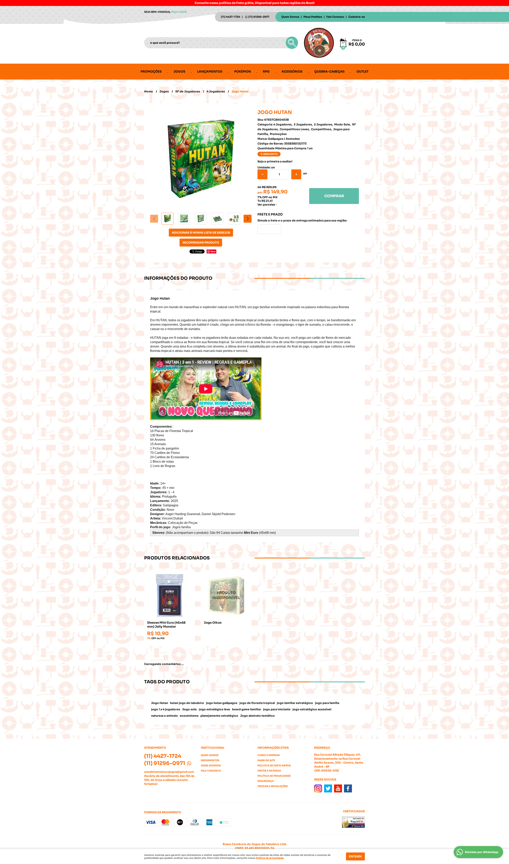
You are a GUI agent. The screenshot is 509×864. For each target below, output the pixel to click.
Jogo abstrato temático (257, 715)
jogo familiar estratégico (295, 703)
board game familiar (246, 709)
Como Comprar (268, 755)
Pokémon (242, 71)
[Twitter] (328, 788)
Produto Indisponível (226, 595)
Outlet (362, 71)
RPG (266, 71)
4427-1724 (230, 16)
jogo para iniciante (276, 709)
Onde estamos (211, 765)
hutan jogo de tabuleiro (187, 703)
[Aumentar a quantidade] (296, 174)
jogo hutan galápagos (221, 703)
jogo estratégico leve (214, 709)
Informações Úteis (273, 747)
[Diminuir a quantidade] (262, 174)
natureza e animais (164, 715)
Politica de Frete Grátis (274, 765)
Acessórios (292, 71)
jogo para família (327, 703)
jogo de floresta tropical (257, 703)
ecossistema (189, 715)
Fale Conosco (335, 16)
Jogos (179, 71)
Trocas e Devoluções (272, 786)
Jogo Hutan (159, 703)
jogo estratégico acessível (311, 709)
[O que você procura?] (292, 43)
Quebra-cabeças (329, 71)
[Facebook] (348, 788)
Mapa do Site (266, 760)
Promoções (151, 71)
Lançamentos (209, 71)
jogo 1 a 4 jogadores (165, 709)
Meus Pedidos (312, 16)
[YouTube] (338, 788)
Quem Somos (290, 16)
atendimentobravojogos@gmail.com (169, 772)
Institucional (212, 747)
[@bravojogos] (318, 788)
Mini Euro (251, 532)
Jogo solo (189, 709)
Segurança (265, 781)
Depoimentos (210, 760)
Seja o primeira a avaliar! (274, 161)
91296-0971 (258, 16)
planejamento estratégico (219, 715)
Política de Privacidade (274, 775)
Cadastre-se (356, 16)
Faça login (179, 11)
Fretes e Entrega (269, 770)
